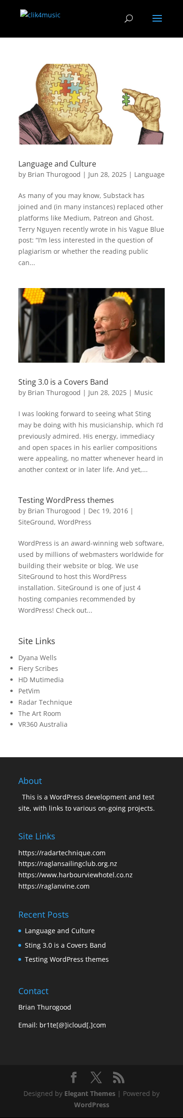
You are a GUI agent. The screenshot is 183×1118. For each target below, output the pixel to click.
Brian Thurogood (54, 174)
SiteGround (36, 521)
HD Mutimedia (41, 679)
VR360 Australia (43, 724)
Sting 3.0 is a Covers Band (63, 382)
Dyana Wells (37, 657)
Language (149, 174)
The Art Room (39, 713)
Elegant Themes (89, 1093)
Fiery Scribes (38, 668)
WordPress (75, 521)
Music (143, 392)
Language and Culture (57, 164)
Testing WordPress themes (66, 500)
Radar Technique (45, 702)
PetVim (29, 690)
